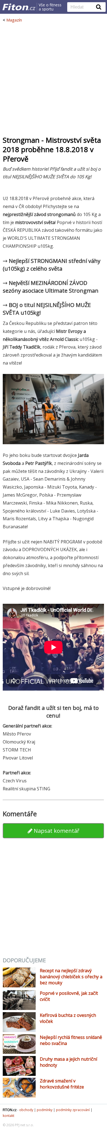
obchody (26, 1110)
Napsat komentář (55, 830)
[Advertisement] (53, 79)
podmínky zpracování (73, 1110)
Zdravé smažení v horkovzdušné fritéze (62, 1084)
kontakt (8, 1115)
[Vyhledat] (99, 7)
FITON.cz (9, 1110)
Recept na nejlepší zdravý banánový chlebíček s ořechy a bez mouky (71, 977)
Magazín (14, 20)
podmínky (44, 1110)
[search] (82, 7)
